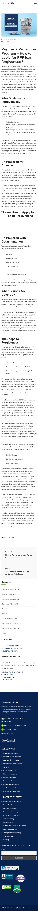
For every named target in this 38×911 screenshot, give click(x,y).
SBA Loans (6, 767)
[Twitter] (10, 537)
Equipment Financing (10, 771)
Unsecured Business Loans (12, 764)
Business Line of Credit (11, 760)
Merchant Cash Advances (12, 757)
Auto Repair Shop (9, 822)
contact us (4, 526)
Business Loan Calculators (12, 791)
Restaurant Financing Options (13, 812)
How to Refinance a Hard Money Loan (18, 556)
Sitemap (6, 840)
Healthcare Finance (10, 829)
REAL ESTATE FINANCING (10, 646)
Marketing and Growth (8, 604)
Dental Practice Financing (12, 808)
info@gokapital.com (9, 677)
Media (3, 609)
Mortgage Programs (10, 774)
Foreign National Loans (11, 784)
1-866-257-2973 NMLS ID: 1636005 (15, 725)
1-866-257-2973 (8, 674)
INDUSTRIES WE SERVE (9, 651)
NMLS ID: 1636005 (7, 680)
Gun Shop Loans (8, 836)
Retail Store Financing (10, 805)
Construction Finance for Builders (14, 826)
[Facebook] (7, 537)
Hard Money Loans (9, 777)
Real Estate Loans (9, 781)
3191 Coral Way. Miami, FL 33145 (12, 672)
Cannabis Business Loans (12, 801)
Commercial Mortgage (8, 589)
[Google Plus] (13, 537)
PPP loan (13, 106)
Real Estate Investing (8, 618)
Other (3, 613)
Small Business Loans (10, 753)
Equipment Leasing (7, 594)
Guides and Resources (8, 599)
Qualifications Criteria (10, 788)
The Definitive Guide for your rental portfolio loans (17, 572)
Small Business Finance (9, 623)
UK (2, 633)
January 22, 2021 (15, 39)
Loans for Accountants (11, 815)
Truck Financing (8, 819)
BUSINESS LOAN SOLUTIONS (11, 648)
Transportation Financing (12, 833)
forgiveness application (8, 325)
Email (3, 849)
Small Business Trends (12, 42)
